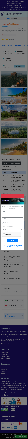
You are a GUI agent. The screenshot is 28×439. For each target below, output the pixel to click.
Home (3, 202)
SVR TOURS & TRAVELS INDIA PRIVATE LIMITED (13, 245)
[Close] (22, 196)
